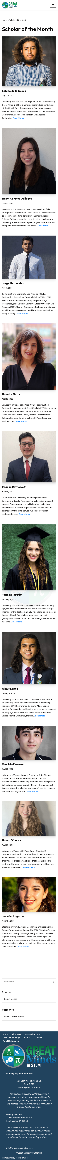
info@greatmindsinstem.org (19, 1148)
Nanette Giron (11, 394)
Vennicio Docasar (13, 764)
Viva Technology (32, 1034)
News (39, 1037)
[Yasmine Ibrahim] (29, 556)
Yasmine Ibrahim (12, 594)
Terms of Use (21, 1158)
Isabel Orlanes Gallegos (17, 198)
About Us (16, 1034)
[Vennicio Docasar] (29, 742)
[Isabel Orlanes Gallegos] (29, 160)
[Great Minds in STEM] (9, 5)
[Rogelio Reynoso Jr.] (29, 455)
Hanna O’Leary (11, 840)
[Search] (53, 981)
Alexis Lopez (10, 688)
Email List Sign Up (11, 1041)
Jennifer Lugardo (13, 916)
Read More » (18, 118)
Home (4, 20)
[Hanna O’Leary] (29, 817)
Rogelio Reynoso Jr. (14, 487)
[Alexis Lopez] (29, 657)
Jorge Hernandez (13, 283)
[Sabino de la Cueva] (29, 60)
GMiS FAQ (28, 1037)
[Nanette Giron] (29, 355)
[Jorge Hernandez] (29, 256)
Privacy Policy (8, 1158)
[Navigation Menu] (53, 5)
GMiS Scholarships (11, 1037)
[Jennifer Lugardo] (29, 893)
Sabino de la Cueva (14, 91)
